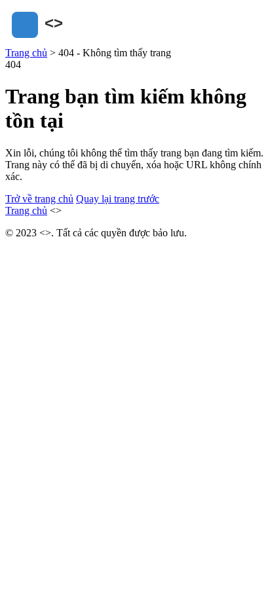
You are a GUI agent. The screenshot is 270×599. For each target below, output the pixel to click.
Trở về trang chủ (39, 198)
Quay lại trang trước (117, 198)
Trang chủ (26, 52)
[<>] (70, 40)
